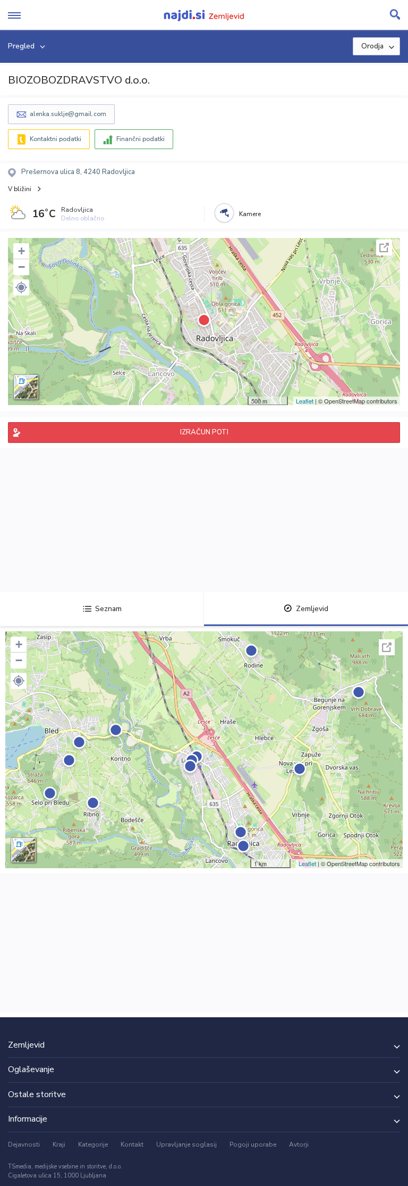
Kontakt (132, 1144)
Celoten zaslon (384, 248)
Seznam (108, 609)
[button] (21, 287)
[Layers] (26, 387)
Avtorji (299, 1144)
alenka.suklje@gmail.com (68, 114)
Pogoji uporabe (253, 1144)
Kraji (59, 1144)
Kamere (250, 214)
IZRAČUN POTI (204, 432)
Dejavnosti (24, 1144)
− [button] (21, 267)
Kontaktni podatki (55, 139)
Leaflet (304, 401)
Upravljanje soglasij (186, 1144)
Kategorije (93, 1144)
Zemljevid (312, 609)
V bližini (19, 189)
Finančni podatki (140, 139)
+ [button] (21, 251)
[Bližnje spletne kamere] (224, 213)
